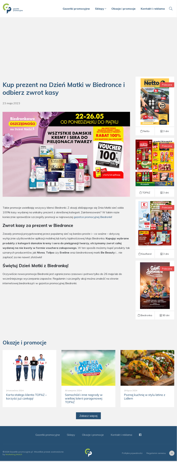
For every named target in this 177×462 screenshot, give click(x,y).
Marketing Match (14, 454)
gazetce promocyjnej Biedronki (93, 217)
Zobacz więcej (88, 415)
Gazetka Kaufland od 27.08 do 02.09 (155, 228)
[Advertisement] (88, 48)
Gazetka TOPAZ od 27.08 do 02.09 (155, 167)
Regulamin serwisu (156, 453)
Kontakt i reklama (153, 8)
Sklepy (100, 8)
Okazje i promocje (123, 8)
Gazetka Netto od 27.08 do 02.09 (155, 106)
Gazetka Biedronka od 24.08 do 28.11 (155, 289)
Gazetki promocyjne (76, 8)
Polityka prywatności (132, 453)
